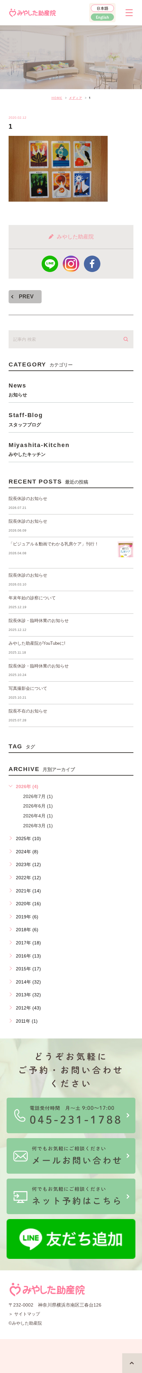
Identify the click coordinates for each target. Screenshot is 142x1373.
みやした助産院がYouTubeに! (37, 643)
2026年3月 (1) (38, 825)
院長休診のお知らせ (28, 498)
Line (50, 264)
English (102, 17)
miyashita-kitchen (39, 449)
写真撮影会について (28, 688)
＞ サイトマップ (24, 1313)
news (18, 389)
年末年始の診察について (32, 597)
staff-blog (26, 419)
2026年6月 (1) (38, 806)
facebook (92, 264)
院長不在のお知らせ (28, 711)
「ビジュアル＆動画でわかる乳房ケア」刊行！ (54, 543)
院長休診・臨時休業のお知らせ (39, 620)
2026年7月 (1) (38, 796)
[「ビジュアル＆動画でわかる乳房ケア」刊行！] (125, 549)
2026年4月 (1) (38, 815)
